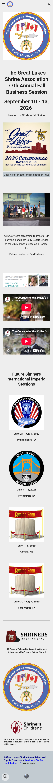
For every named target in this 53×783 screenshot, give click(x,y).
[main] (26, 95)
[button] (3, 4)
